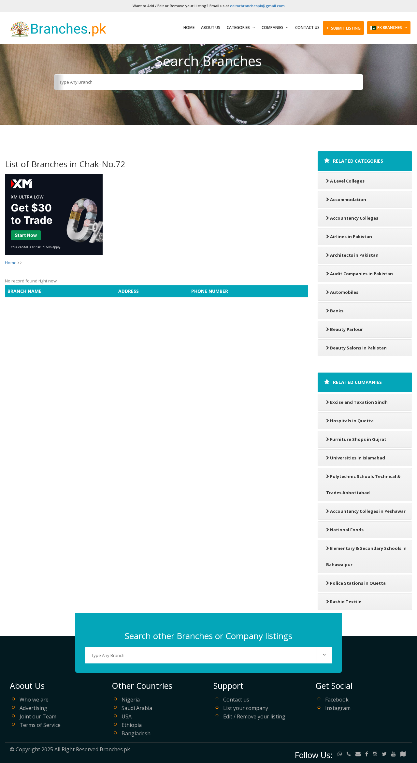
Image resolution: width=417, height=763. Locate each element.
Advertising (33, 708)
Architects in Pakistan (354, 255)
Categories (239, 27)
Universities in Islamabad (357, 458)
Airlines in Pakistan (351, 236)
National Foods (347, 530)
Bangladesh (136, 733)
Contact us (236, 699)
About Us (210, 27)
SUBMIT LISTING (343, 27)
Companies (273, 27)
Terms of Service (40, 725)
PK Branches (389, 27)
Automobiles (344, 292)
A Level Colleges (347, 181)
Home (188, 27)
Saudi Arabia (137, 708)
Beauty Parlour (346, 329)
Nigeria (131, 699)
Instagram (338, 708)
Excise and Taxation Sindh (359, 402)
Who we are (34, 699)
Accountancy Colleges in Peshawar (368, 511)
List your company (245, 708)
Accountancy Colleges (354, 218)
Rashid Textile (345, 602)
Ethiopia (132, 725)
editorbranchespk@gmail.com (257, 5)
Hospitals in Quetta (352, 421)
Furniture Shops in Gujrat (358, 439)
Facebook (337, 699)
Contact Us (307, 27)
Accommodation (348, 199)
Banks (336, 311)
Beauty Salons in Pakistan (358, 348)
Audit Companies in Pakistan (361, 274)
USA (127, 716)
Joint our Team (38, 716)
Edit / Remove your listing (254, 716)
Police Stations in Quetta (358, 583)
